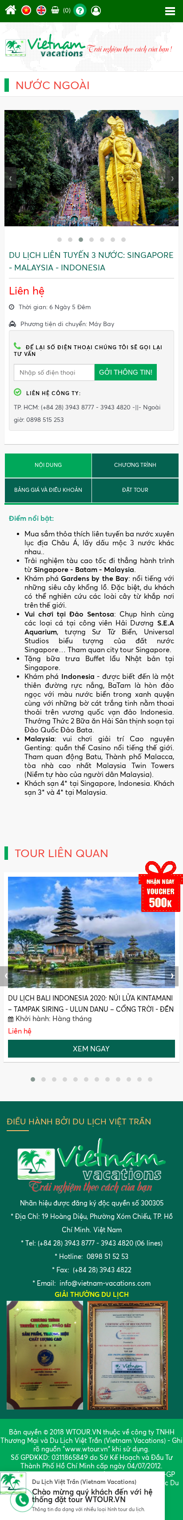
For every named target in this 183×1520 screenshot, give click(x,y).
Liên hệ (20, 1030)
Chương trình (135, 465)
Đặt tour (135, 489)
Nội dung (48, 465)
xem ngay (91, 1048)
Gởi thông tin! (125, 372)
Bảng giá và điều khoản (48, 489)
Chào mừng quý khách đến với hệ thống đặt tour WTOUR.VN (92, 1495)
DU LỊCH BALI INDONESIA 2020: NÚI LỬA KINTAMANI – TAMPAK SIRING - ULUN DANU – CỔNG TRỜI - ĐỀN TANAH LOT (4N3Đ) (91, 1009)
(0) (66, 10)
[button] (59, 239)
